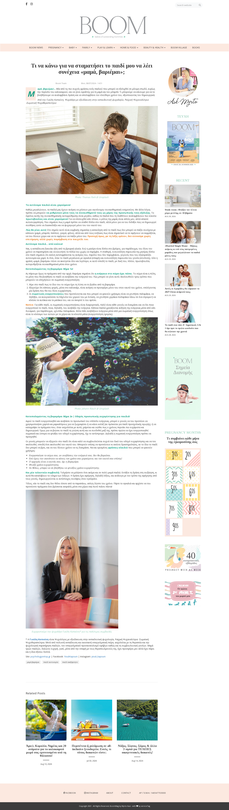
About (109, 792)
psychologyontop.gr (40, 656)
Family (86, 47)
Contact (126, 792)
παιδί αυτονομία (51, 662)
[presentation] (169, 142)
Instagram (92, 792)
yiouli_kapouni (98, 656)
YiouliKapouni (71, 656)
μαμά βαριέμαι (33, 662)
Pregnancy (55, 47)
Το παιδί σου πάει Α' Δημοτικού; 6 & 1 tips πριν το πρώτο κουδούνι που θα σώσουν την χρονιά (183, 328)
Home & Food (128, 47)
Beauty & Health (153, 47)
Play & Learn (105, 47)
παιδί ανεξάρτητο (70, 662)
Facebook (70, 792)
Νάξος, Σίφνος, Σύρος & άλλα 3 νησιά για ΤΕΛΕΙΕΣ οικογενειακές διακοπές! (137, 749)
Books (196, 47)
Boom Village (179, 47)
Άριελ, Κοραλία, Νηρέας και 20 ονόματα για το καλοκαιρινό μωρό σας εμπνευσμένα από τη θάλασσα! (46, 750)
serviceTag (145, 806)
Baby (72, 47)
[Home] (114, 27)
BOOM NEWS (36, 47)
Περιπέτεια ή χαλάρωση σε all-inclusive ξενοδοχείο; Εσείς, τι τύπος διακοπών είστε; (92, 749)
